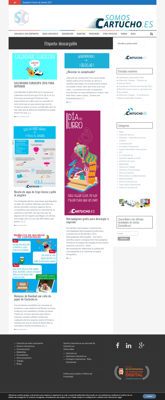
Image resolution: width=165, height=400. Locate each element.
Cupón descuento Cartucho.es (133, 149)
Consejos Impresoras (129, 146)
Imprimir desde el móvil (130, 158)
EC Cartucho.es (126, 155)
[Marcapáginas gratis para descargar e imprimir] (82, 163)
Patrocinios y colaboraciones (132, 176)
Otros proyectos (110, 33)
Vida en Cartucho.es (128, 187)
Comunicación (67, 33)
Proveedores (94, 33)
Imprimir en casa (126, 161)
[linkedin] (129, 346)
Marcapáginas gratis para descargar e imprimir (87, 220)
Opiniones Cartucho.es (76, 356)
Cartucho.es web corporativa (26, 33)
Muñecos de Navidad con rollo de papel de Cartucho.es (32, 297)
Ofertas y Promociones (129, 170)
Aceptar (149, 396)
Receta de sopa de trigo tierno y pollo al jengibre (35, 193)
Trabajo (124, 33)
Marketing (81, 33)
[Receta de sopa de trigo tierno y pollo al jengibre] (34, 156)
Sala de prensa (126, 178)
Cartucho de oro (126, 135)
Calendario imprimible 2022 (131, 77)
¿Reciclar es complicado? (80, 72)
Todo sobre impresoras (130, 184)
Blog (17, 116)
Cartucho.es (68, 346)
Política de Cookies (72, 373)
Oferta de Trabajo (127, 167)
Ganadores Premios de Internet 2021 (37, 2)
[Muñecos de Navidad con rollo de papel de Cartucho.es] (34, 263)
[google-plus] (141, 346)
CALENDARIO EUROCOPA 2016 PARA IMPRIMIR (34, 84)
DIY (120, 152)
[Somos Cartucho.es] (21, 17)
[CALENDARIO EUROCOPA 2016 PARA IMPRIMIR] (34, 66)
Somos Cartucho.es (50, 33)
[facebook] (117, 346)
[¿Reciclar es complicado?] (87, 60)
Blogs (133, 33)
